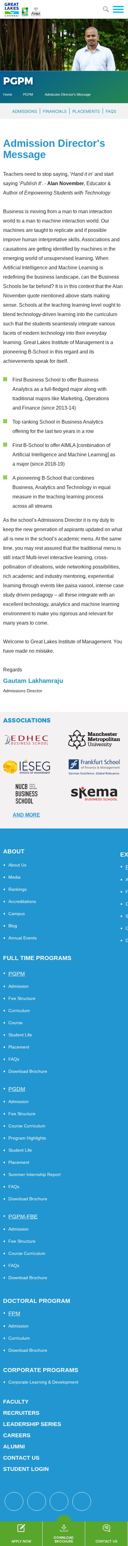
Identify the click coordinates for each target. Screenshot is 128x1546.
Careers (16, 1435)
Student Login (26, 1469)
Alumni (14, 1446)
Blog (12, 925)
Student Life (20, 1034)
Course (15, 1022)
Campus (16, 913)
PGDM (16, 1089)
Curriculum (19, 1010)
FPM (14, 1313)
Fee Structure (21, 998)
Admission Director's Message (68, 94)
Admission (18, 986)
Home (7, 94)
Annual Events (22, 937)
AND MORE (26, 815)
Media (14, 877)
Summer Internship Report (34, 1174)
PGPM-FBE (23, 1216)
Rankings (17, 889)
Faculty (16, 1402)
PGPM (28, 94)
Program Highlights (27, 1137)
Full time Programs (37, 958)
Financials (54, 111)
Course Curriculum (26, 1125)
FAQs (111, 111)
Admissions (24, 111)
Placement (18, 1046)
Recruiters (21, 1413)
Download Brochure (27, 1071)
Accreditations (22, 901)
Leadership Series (32, 1424)
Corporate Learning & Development (43, 1382)
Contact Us (21, 1458)
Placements (86, 111)
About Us (17, 864)
